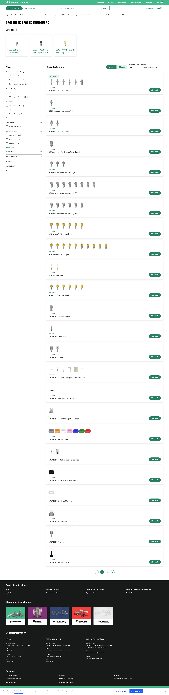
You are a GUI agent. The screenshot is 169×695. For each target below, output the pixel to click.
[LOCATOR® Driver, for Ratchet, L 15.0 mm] (51, 349)
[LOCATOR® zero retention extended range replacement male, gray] (51, 431)
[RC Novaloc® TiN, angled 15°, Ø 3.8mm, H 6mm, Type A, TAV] (76, 246)
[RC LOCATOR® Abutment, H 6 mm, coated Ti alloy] (82, 287)
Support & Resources (136, 2)
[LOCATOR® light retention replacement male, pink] (70, 431)
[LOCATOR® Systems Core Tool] (51, 390)
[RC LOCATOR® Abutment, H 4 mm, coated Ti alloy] (70, 287)
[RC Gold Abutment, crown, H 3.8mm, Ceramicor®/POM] (51, 267)
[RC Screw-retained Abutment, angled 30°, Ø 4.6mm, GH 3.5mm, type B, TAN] (57, 205)
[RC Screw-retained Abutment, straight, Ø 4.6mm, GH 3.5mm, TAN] (64, 164)
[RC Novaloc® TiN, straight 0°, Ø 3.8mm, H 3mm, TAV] (64, 226)
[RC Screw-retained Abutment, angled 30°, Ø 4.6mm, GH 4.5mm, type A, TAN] (64, 205)
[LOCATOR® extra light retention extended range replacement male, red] (88, 431)
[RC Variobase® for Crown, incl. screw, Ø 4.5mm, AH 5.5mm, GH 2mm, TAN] (70, 82)
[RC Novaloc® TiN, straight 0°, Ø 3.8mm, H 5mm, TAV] (76, 226)
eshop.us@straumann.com (13, 651)
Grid (123, 67)
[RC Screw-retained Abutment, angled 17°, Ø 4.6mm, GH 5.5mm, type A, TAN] (88, 185)
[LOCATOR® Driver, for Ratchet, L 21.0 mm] (57, 349)
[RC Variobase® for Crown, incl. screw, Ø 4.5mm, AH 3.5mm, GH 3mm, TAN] (64, 82)
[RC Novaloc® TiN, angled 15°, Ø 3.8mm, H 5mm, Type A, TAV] (70, 246)
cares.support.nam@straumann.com (96, 653)
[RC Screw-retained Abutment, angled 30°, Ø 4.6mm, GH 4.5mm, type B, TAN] (70, 205)
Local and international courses (122, 679)
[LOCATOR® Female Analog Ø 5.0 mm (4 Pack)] (51, 534)
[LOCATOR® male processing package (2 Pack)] (57, 452)
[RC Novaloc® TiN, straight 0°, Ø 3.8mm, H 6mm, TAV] (82, 226)
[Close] (166, 691)
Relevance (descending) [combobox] (150, 67)
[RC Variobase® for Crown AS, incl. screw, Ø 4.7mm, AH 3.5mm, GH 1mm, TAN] (51, 123)
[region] (84, 691)
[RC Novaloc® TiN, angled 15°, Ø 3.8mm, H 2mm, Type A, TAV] (51, 246)
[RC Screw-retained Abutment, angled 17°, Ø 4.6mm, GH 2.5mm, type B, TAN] (57, 185)
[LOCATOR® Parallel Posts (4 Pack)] (51, 554)
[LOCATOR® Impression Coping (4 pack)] (51, 513)
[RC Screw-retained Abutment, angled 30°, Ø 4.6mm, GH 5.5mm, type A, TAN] (76, 205)
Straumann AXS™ (122, 2)
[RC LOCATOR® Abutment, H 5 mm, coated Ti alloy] (76, 287)
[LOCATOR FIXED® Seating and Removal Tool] (51, 369)
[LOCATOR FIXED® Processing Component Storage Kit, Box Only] (51, 411)
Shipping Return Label (66, 682)
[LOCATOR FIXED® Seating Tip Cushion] (76, 369)
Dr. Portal (111, 2)
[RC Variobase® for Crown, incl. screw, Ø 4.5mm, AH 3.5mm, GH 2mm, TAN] (57, 82)
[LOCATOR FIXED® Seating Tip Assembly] (70, 369)
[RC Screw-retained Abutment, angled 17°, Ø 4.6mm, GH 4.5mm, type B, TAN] (82, 185)
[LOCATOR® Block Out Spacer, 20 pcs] (51, 493)
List (112, 67)
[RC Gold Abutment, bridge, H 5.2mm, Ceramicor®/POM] (57, 267)
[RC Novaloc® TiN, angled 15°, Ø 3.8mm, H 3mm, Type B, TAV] (88, 246)
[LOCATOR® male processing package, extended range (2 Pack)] (51, 452)
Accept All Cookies (136, 691)
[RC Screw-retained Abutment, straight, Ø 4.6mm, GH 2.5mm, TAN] (57, 164)
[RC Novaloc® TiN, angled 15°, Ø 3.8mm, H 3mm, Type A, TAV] (57, 246)
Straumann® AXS (11, 682)
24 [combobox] (131, 67)
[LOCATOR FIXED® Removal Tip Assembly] (64, 369)
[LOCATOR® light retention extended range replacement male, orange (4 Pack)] (57, 431)
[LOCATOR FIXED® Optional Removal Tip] (57, 369)
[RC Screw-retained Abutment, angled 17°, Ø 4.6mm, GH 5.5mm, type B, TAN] (94, 185)
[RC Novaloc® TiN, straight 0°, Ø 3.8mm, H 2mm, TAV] (57, 226)
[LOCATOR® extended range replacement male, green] (82, 431)
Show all (154, 90)
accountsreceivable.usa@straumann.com (58, 651)
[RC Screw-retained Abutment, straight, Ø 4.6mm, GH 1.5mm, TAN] (51, 164)
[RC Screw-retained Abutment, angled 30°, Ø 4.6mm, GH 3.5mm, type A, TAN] (51, 205)
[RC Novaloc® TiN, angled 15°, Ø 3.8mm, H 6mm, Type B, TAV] (106, 246)
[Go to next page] (113, 572)
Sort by (143, 64)
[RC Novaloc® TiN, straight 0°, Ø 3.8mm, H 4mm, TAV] (70, 226)
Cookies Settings (121, 691)
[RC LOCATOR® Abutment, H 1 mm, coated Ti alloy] (51, 287)
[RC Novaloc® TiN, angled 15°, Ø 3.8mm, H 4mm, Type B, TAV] (94, 246)
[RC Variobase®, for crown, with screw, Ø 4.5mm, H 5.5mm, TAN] (51, 82)
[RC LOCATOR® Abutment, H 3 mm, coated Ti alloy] (64, 287)
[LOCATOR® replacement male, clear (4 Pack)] (64, 431)
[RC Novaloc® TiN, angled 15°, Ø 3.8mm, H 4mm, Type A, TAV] (64, 246)
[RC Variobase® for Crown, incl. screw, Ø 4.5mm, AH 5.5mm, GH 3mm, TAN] (76, 82)
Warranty (62, 675)
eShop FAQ (116, 675)
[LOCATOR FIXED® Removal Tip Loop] (82, 369)
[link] (7, 15)
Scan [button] (104, 8)
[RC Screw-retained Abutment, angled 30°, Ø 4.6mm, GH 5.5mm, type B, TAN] (82, 205)
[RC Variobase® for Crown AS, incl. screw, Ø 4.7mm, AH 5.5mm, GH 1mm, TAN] (57, 123)
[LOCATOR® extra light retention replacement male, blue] (76, 431)
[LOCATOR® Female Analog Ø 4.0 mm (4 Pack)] (51, 308)
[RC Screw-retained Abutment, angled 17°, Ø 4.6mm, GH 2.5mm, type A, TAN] (51, 185)
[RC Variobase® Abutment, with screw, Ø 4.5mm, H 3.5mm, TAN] (82, 82)
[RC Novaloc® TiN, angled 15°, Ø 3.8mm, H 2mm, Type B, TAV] (82, 246)
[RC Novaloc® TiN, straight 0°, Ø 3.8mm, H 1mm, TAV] (51, 226)
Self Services (149, 2)
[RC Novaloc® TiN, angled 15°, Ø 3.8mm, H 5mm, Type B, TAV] (100, 246)
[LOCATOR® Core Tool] (51, 328)
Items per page (134, 64)
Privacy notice (18, 693)
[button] (24, 72)
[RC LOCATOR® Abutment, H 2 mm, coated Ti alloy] (57, 287)
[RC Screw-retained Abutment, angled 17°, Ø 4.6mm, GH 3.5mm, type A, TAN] (64, 185)
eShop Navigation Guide (13, 679)
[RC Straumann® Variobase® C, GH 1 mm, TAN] (51, 103)
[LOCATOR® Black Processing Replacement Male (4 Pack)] (51, 472)
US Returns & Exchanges (66, 679)
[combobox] (81, 8)
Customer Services (11, 675)
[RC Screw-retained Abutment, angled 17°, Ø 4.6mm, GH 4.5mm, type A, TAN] (76, 185)
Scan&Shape (100, 2)
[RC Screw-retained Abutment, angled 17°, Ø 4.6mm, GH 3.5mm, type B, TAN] (70, 185)
